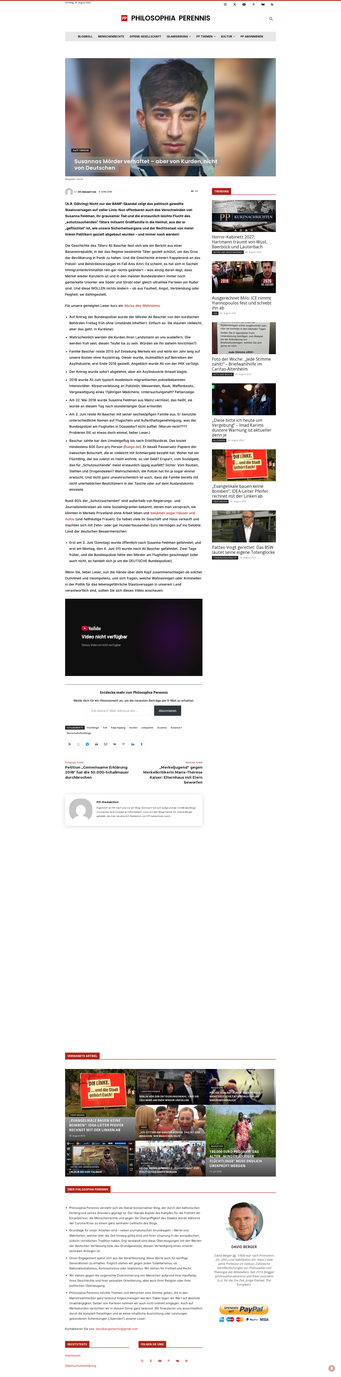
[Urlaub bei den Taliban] (100, 1162)
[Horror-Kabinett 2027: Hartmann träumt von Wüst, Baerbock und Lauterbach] (244, 216)
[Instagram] (225, 4)
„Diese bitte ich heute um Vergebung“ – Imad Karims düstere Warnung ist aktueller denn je (242, 427)
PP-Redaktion (87, 192)
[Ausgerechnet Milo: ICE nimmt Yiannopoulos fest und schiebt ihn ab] (244, 277)
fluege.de (132, 447)
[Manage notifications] (332, 1368)
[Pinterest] (253, 4)
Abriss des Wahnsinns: (142, 306)
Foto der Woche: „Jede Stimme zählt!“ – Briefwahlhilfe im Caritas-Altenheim (241, 364)
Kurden (133, 727)
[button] (271, 19)
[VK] (114, 744)
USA (215, 313)
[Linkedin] (133, 744)
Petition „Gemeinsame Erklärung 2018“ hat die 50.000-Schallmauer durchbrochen (97, 772)
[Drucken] (96, 744)
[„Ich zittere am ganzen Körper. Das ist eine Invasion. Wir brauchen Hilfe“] (170, 1126)
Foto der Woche (222, 374)
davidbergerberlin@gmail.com (117, 1329)
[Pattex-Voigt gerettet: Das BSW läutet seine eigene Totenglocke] (244, 526)
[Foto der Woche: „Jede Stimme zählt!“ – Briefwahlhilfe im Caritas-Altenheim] (244, 338)
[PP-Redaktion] (69, 192)
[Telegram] (87, 744)
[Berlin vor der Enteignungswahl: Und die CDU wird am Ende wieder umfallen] (170, 1090)
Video (144, 1127)
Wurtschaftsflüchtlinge (79, 733)
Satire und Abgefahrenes (228, 252)
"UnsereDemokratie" (225, 557)
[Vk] (263, 4)
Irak (105, 727)
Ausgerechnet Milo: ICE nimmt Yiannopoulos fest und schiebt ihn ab (242, 303)
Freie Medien (220, 501)
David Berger (244, 1246)
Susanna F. (177, 727)
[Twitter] (235, 4)
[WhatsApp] (78, 744)
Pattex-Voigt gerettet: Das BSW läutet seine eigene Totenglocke (243, 550)
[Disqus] (133, 887)
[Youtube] (244, 4)
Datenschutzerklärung (80, 1366)
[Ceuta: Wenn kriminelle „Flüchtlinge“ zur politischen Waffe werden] (170, 1162)
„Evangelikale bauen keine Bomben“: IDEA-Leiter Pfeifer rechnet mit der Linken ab (240, 491)
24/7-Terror (81, 150)
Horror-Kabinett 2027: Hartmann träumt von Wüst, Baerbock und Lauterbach (239, 242)
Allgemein (219, 440)
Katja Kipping (118, 727)
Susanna (162, 727)
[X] (69, 744)
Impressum (73, 1355)
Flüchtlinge (93, 727)
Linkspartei (147, 727)
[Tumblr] (142, 744)
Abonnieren (167, 711)
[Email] (105, 744)
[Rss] (272, 4)
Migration (147, 1163)
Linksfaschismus (150, 1091)
